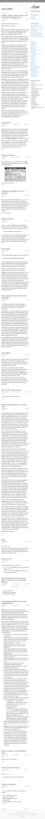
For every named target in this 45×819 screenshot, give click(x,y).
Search (29, 1)
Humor (26, 769)
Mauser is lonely (34, 69)
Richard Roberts (34, 70)
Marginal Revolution (35, 68)
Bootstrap (17, 814)
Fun (27, 19)
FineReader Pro (12, 422)
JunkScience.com (34, 62)
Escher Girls (33, 56)
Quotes (25, 1)
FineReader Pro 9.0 (20, 624)
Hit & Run (33, 60)
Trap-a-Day (33, 74)
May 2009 (5, 12)
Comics (26, 195)
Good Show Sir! (34, 57)
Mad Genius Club (34, 65)
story (6, 225)
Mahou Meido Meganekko (36, 67)
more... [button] (3, 149)
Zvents (9, 60)
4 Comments (14, 605)
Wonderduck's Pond (34, 76)
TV (27, 299)
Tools (26, 408)
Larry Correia (33, 64)
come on (7, 774)
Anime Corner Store (34, 47)
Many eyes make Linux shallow (37, 29)
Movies (26, 124)
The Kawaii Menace (34, 71)
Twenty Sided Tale (34, 75)
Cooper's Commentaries (35, 54)
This (2, 546)
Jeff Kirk (32, 61)
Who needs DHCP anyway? (36, 34)
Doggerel (17, 586)
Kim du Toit (33, 63)
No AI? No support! (34, 26)
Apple (26, 250)
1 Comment (14, 124)
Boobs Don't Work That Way (36, 50)
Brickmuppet (33, 51)
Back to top (22, 816)
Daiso (12, 161)
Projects (21, 1)
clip (9, 311)
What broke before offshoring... (37, 35)
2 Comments (14, 19)
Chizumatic (33, 18)
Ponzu (21, 60)
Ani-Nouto (33, 45)
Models (26, 754)
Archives (7, 1)
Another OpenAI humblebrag (36, 25)
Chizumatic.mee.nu (34, 19)
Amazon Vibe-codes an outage (37, 33)
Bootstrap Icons (33, 814)
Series (17, 1)
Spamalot (15, 70)
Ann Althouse (33, 48)
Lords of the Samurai (9, 570)
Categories (12, 1)
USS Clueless (33, 16)
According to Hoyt (34, 43)
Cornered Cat (33, 55)
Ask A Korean (33, 49)
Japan (26, 157)
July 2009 (26, 12)
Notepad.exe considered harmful (37, 36)
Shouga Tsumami (24, 113)
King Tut (6, 567)
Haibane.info (33, 58)
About (33, 1)
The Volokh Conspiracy (35, 72)
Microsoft (25, 583)
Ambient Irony (33, 44)
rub (21, 97)
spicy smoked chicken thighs (13, 39)
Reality (26, 220)
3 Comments (14, 391)
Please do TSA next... (35, 30)
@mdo (25, 814)
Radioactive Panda (24, 199)
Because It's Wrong (34, 32)
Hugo (14, 814)
